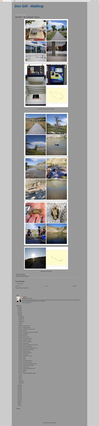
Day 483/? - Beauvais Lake (23, 354)
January (20, 383)
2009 (19, 402)
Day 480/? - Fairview (22, 359)
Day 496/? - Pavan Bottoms (23, 333)
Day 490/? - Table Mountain (24, 343)
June (20, 375)
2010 (19, 400)
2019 (19, 386)
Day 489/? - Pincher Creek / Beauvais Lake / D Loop (28, 344)
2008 (19, 403)
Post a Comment (20, 283)
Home (46, 286)
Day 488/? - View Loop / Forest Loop (25, 346)
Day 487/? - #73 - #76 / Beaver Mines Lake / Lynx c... (28, 348)
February (20, 381)
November (21, 318)
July (19, 324)
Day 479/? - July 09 (21, 275)
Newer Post (18, 286)
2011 (19, 399)
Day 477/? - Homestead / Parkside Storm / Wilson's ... (28, 363)
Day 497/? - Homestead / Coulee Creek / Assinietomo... (29, 332)
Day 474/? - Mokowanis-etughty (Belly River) (27, 368)
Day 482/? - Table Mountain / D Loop (25, 355)
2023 (19, 312)
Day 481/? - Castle (22, 357)
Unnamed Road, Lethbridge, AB (24, 276)
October (20, 319)
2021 (19, 315)
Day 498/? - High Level (23, 330)
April (20, 378)
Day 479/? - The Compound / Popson (25, 360)
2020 (19, 385)
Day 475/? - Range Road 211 (24, 366)
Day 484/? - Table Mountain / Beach (25, 352)
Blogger (54, 422)
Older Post (75, 286)
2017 (19, 389)
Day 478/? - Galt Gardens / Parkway (25, 362)
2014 (19, 394)
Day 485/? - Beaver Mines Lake (24, 351)
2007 (19, 405)
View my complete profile (26, 302)
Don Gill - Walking (28, 6)
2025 (19, 309)
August (20, 323)
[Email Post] (27, 274)
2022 (19, 313)
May (19, 376)
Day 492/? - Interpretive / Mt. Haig (25, 340)
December (21, 316)
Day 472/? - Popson (22, 371)
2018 (19, 388)
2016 (19, 391)
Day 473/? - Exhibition (23, 370)
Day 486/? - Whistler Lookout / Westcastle (26, 349)
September (21, 321)
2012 (19, 397)
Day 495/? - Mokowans (23, 335)
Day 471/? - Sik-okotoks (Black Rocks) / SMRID (27, 373)
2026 (19, 307)
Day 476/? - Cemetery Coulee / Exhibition (26, 365)
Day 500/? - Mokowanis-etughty (24, 327)
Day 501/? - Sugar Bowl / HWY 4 (24, 325)
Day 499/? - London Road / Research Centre (27, 329)
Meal (26, 275)
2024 (19, 310)
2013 (19, 396)
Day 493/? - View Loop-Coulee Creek (25, 338)
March (20, 379)
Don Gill (24, 297)
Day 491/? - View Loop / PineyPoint (25, 341)
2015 (19, 392)
